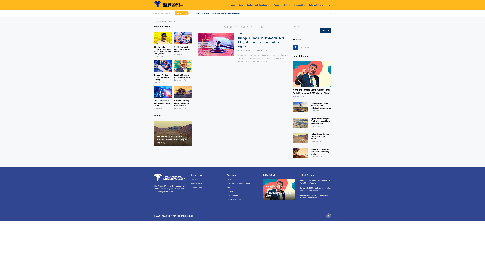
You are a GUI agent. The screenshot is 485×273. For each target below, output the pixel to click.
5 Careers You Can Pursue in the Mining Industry (161, 77)
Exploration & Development (258, 5)
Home (232, 5)
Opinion (287, 5)
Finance (277, 5)
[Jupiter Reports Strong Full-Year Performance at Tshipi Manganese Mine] (300, 123)
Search (296, 26)
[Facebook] (330, 13)
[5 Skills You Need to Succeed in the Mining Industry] (183, 38)
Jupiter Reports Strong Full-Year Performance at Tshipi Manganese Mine (320, 121)
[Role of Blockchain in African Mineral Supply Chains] (163, 92)
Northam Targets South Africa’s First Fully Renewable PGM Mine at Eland (311, 91)
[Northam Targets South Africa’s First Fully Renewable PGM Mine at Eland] (312, 74)
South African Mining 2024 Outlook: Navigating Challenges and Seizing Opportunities (225, 13)
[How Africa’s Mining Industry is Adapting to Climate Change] (183, 92)
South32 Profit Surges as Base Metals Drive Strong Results (320, 151)
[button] (191, 13)
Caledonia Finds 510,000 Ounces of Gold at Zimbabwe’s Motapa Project (321, 106)
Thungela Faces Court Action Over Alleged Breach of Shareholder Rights (260, 42)
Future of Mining (316, 5)
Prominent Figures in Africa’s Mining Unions (182, 76)
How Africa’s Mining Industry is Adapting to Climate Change (182, 103)
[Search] (329, 5)
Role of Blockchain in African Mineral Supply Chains (162, 103)
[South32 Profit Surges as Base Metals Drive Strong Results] (300, 153)
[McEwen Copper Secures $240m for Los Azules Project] (300, 138)
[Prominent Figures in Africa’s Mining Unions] (183, 66)
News (241, 5)
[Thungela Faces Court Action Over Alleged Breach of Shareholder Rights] (216, 44)
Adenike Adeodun (245, 51)
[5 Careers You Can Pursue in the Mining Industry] (163, 66)
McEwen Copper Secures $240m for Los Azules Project (320, 136)
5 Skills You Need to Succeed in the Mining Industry (182, 49)
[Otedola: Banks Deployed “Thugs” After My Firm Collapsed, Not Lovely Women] (163, 38)
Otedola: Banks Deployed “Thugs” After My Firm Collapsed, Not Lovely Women (162, 50)
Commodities (300, 5)
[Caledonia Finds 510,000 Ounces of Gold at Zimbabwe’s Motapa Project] (300, 107)
